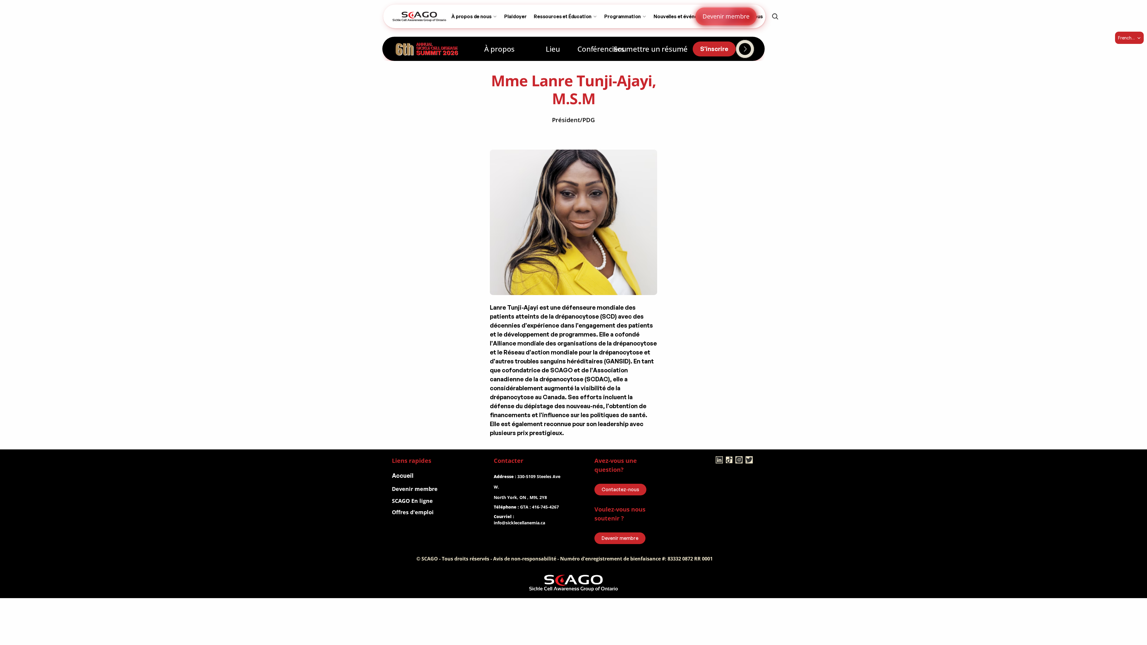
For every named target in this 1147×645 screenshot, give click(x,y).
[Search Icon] (775, 16)
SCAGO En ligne (412, 500)
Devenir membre (415, 488)
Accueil (402, 475)
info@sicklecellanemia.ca (519, 523)
